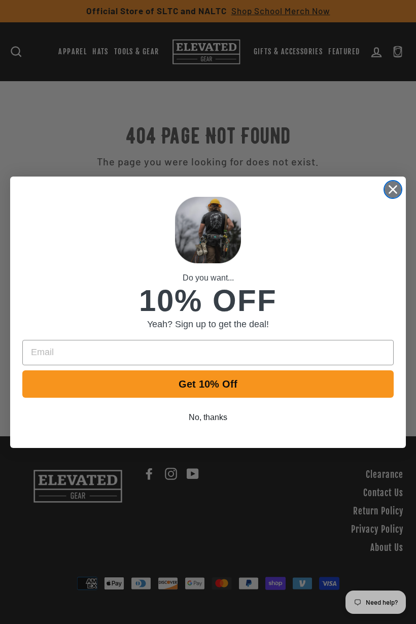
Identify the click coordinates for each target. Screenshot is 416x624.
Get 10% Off (208, 384)
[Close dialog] (393, 189)
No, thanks (208, 417)
